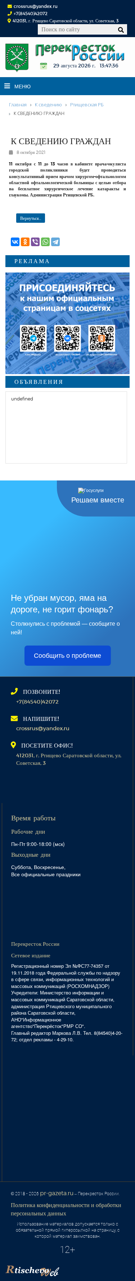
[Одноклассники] (25, 242)
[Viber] (35, 242)
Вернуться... (30, 218)
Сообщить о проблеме (67, 655)
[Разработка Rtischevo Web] (68, 1268)
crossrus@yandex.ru (36, 6)
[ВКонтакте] (15, 242)
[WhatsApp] (45, 242)
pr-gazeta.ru (56, 1192)
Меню (22, 86)
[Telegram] (55, 242)
